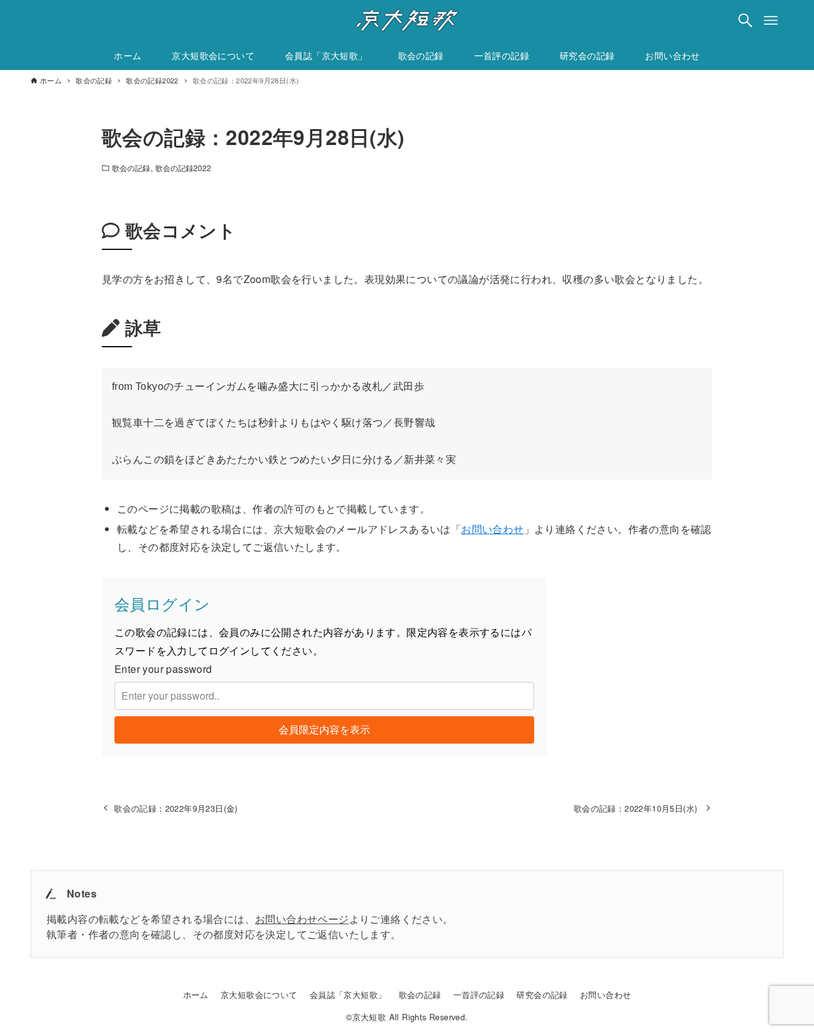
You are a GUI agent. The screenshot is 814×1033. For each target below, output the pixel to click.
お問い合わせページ (302, 919)
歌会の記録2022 (183, 167)
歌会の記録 (131, 167)
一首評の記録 (478, 994)
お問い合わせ (492, 529)
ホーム (196, 994)
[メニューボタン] (770, 20)
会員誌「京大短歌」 (348, 994)
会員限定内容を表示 (324, 729)
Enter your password (163, 669)
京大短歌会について (259, 994)
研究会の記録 (541, 994)
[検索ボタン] (745, 20)
